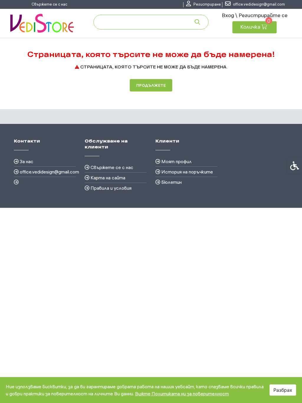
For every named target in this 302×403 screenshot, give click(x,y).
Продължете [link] (151, 85)
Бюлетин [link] (171, 182)
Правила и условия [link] (111, 188)
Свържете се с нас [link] (49, 4)
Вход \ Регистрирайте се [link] (255, 15)
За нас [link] (26, 161)
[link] (203, 4)
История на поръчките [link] (187, 172)
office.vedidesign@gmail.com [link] (48, 172)
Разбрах (282, 390)
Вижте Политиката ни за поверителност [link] (182, 394)
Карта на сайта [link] (108, 178)
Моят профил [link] (176, 161)
